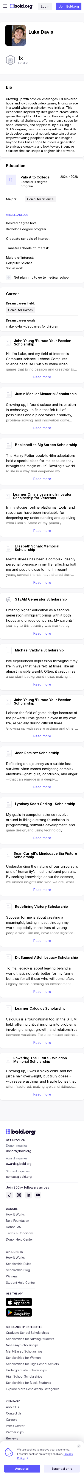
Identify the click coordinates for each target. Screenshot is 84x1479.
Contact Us (14, 1413)
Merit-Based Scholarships (24, 1351)
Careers (11, 1419)
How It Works (15, 1214)
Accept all (22, 1468)
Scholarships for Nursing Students (30, 1339)
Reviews (12, 1438)
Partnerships (15, 1432)
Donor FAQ (14, 1227)
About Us (12, 1407)
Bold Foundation (17, 1220)
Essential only (61, 1468)
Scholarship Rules (18, 1264)
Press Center (15, 1426)
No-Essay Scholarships (22, 1345)
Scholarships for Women (23, 1357)
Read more (42, 377)
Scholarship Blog (18, 1270)
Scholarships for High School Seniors (32, 1364)
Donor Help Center (19, 1239)
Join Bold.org (69, 6)
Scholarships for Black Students (28, 1382)
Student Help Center (20, 1282)
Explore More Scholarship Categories (32, 1389)
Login (45, 6)
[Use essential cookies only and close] (78, 1446)
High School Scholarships (24, 1376)
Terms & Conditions (20, 1233)
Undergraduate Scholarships (26, 1370)
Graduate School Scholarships (27, 1332)
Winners (12, 1276)
